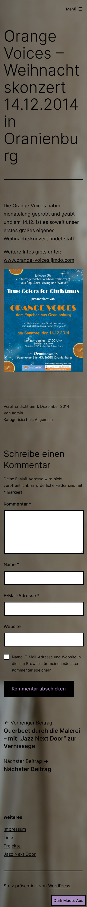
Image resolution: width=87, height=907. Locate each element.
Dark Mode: (64, 900)
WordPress (59, 885)
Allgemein (44, 419)
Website (12, 626)
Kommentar (17, 503)
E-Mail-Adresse (21, 595)
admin (17, 412)
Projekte (12, 845)
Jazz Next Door (20, 854)
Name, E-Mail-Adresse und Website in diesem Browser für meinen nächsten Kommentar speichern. (46, 663)
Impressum (15, 829)
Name (11, 564)
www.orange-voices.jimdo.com (39, 260)
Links (9, 837)
